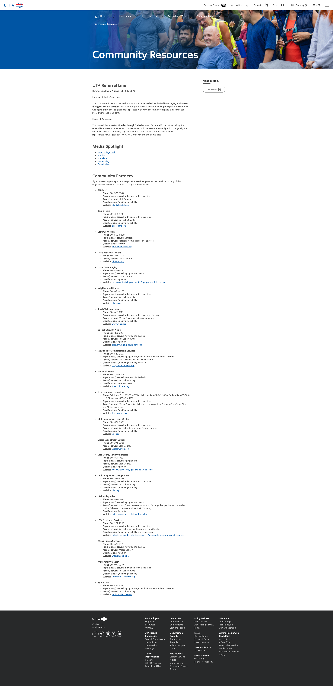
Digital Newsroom (203, 662)
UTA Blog (199, 658)
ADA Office (224, 642)
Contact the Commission (151, 644)
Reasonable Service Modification (228, 647)
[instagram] (101, 634)
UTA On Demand (227, 628)
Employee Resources (150, 623)
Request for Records (175, 641)
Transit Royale (226, 625)
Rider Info (124, 16)
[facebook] (95, 634)
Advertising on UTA (204, 625)
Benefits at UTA (153, 666)
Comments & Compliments (176, 623)
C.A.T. (222, 655)
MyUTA (149, 628)
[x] (113, 634)
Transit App (225, 621)
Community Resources (105, 24)
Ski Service (199, 650)
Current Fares (200, 636)
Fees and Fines (201, 621)
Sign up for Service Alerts (179, 667)
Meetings (149, 648)
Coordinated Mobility (207, 16)
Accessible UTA (176, 16)
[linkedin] (107, 634)
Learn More (212, 89)
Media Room (98, 627)
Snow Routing (176, 663)
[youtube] (119, 634)
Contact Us (98, 624)
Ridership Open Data (177, 647)
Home (103, 16)
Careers (149, 660)
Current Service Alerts (177, 658)
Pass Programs (201, 642)
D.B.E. (197, 628)
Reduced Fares (201, 639)
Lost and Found (177, 628)
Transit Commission (155, 639)
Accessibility (148, 16)
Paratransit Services (229, 651)
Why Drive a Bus (153, 663)
